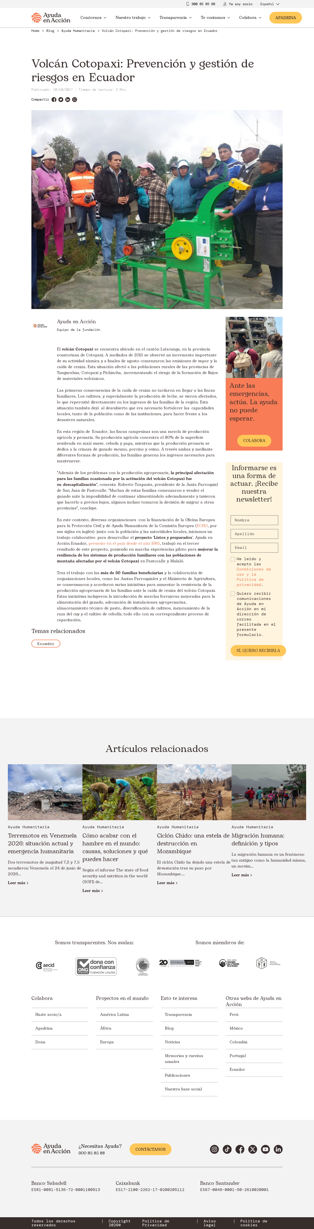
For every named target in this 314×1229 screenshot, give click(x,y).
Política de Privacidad (155, 1223)
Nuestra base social (183, 1089)
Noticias (172, 1042)
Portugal (238, 1056)
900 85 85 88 (203, 4)
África (105, 1028)
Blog (169, 1028)
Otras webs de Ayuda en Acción (253, 1002)
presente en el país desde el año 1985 (124, 543)
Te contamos (213, 18)
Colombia (239, 1042)
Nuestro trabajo (131, 18)
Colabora (248, 18)
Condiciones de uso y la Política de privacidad (254, 577)
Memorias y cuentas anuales (184, 1059)
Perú (234, 1015)
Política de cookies (253, 1223)
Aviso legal (210, 1223)
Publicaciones (177, 1075)
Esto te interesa (179, 999)
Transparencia (173, 18)
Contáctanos (150, 1149)
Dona (40, 1042)
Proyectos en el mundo (122, 999)
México (236, 1028)
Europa (107, 1042)
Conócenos (91, 18)
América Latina (114, 1015)
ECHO (202, 526)
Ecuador (237, 1070)
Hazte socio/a (48, 1015)
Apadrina (44, 1028)
